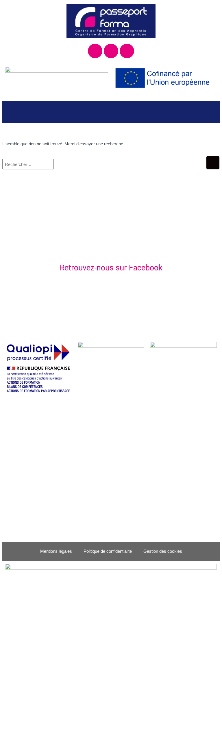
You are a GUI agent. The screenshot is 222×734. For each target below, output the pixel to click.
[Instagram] (111, 51)
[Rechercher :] (104, 168)
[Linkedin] (127, 51)
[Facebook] (95, 51)
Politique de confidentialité (108, 551)
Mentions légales (56, 551)
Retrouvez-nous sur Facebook (111, 267)
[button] (111, 112)
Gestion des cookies (162, 551)
